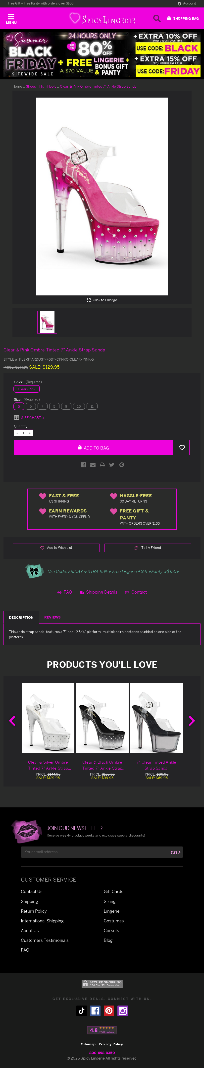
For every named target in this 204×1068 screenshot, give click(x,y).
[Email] (93, 464)
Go (174, 852)
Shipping (29, 901)
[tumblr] (81, 1011)
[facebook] (95, 1011)
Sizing (110, 901)
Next (192, 721)
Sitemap (88, 1044)
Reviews (52, 617)
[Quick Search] (157, 18)
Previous (12, 721)
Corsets (111, 930)
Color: (28, 382)
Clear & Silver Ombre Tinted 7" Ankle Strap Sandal (48, 765)
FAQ (67, 592)
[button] (11, 18)
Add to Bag (96, 447)
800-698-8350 (102, 1053)
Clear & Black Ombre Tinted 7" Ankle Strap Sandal (102, 765)
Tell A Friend (151, 547)
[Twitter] (111, 464)
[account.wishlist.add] (182, 447)
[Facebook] (83, 464)
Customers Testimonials (45, 940)
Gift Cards (113, 891)
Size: (27, 399)
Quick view (48, 718)
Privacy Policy (111, 1044)
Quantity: (21, 426)
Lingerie (111, 911)
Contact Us (32, 891)
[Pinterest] (121, 464)
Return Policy (34, 911)
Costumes (114, 920)
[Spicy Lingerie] (102, 18)
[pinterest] (109, 1011)
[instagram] (122, 1011)
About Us (30, 930)
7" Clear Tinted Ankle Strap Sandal (156, 765)
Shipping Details (101, 592)
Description (21, 617)
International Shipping (42, 920)
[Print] (102, 464)
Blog (108, 940)
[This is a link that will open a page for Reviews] (102, 1030)
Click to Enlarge (104, 300)
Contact (138, 592)
